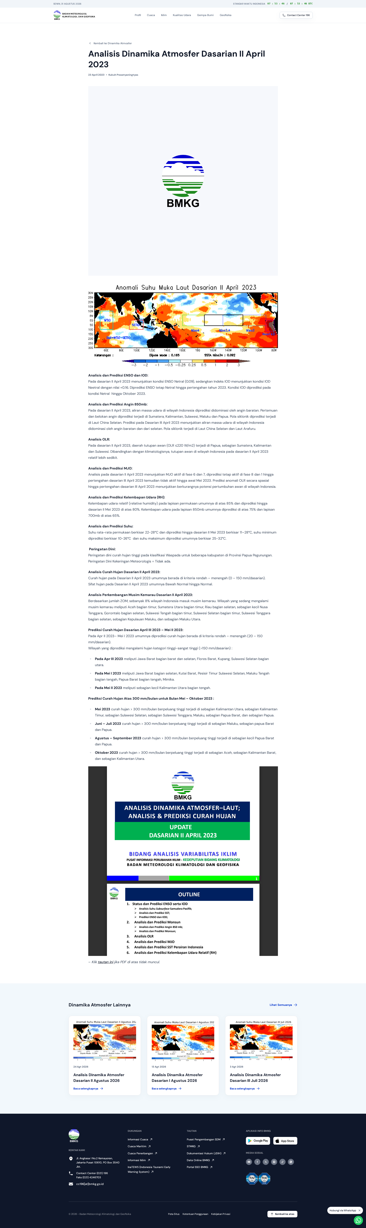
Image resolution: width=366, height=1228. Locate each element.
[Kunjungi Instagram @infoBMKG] (274, 1162)
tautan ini (105, 962)
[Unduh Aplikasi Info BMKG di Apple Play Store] (285, 1141)
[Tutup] (359, 1209)
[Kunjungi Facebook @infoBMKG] (257, 1162)
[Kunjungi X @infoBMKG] (266, 1162)
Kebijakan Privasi (220, 1214)
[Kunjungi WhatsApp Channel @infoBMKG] (291, 1162)
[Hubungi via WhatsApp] (358, 1220)
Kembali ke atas (284, 1214)
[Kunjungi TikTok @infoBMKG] (282, 1162)
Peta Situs (174, 1214)
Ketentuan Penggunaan (195, 1214)
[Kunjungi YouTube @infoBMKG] (249, 1162)
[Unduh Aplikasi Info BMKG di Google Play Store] (258, 1141)
